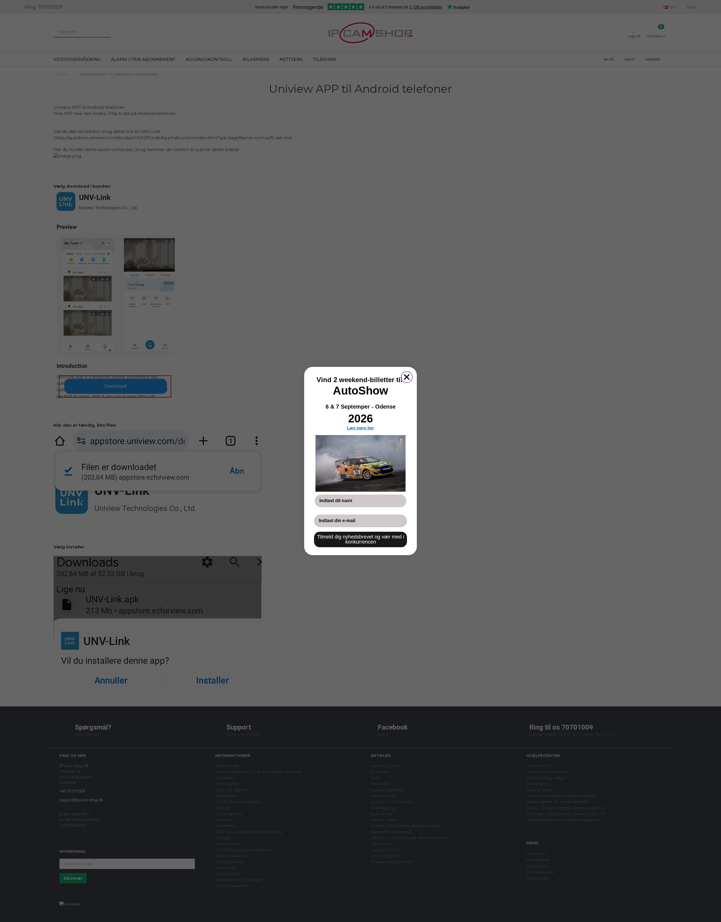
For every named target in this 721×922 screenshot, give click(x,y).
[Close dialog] (406, 377)
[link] (360, 463)
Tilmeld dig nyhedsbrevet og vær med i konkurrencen (360, 539)
